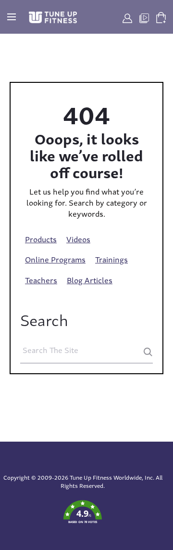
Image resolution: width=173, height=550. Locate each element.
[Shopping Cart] (161, 16)
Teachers (41, 280)
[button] (82, 512)
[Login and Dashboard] (127, 17)
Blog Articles (89, 280)
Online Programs (55, 259)
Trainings (111, 259)
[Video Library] (144, 17)
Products (41, 239)
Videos (78, 239)
